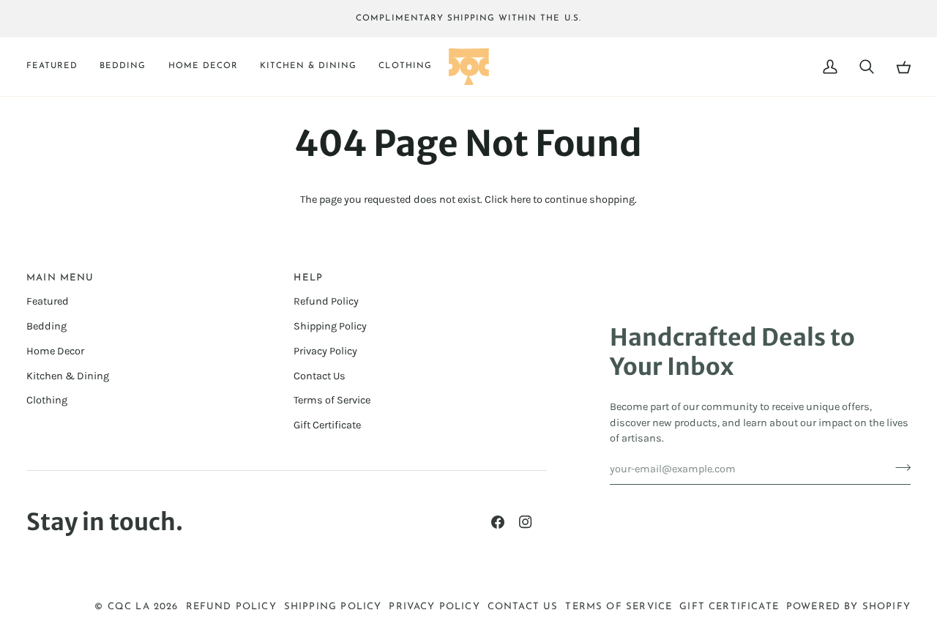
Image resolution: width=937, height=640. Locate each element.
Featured (47, 301)
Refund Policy (326, 301)
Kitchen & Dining (67, 376)
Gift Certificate (327, 425)
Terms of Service (332, 400)
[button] (57, 66)
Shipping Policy (330, 326)
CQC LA (129, 606)
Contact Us (320, 376)
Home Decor (55, 351)
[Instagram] (525, 522)
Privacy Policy (325, 351)
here (520, 199)
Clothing (46, 400)
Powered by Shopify (848, 606)
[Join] (898, 467)
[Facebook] (497, 522)
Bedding (46, 326)
